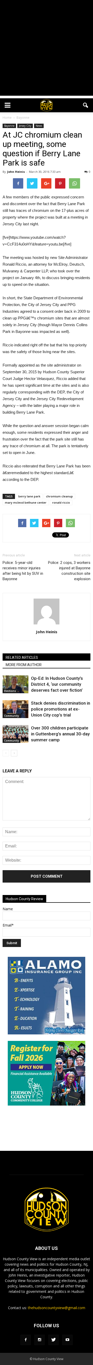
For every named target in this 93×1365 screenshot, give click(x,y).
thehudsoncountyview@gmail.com (56, 1307)
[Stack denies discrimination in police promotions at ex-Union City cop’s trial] (15, 709)
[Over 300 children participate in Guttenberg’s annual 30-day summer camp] (15, 734)
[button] (86, 105)
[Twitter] (53, 1340)
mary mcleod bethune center (26, 502)
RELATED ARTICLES (22, 657)
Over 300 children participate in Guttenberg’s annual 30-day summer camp (60, 733)
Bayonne (9, 126)
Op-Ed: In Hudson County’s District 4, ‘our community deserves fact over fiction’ (57, 684)
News (39, 126)
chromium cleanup (59, 496)
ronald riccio (61, 502)
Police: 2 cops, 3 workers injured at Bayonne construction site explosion (69, 570)
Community (11, 716)
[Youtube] (67, 1340)
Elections (10, 691)
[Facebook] (25, 1340)
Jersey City (25, 126)
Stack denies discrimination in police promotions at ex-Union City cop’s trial (60, 709)
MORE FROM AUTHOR (24, 665)
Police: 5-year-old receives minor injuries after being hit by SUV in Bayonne (23, 570)
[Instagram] (39, 1340)
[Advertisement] (46, 49)
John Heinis (16, 172)
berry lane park (29, 496)
